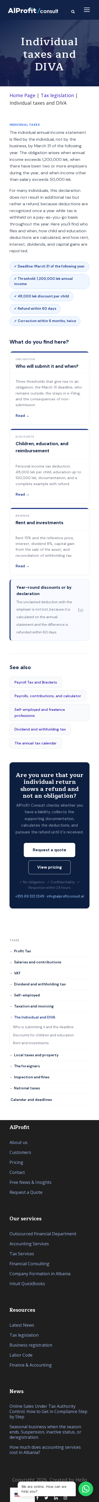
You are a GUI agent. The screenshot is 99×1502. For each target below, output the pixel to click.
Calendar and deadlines (31, 1099)
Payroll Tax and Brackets (36, 682)
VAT (17, 973)
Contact (17, 1172)
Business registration (31, 1345)
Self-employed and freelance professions (40, 712)
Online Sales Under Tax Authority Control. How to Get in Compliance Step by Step (48, 1411)
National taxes (27, 1088)
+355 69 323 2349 (29, 896)
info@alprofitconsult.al (65, 896)
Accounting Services (29, 1244)
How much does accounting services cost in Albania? (45, 1449)
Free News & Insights (30, 1182)
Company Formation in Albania (40, 1274)
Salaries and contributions (37, 962)
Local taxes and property (36, 1055)
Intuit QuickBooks (27, 1283)
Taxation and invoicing (34, 1006)
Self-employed (27, 995)
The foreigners (27, 1066)
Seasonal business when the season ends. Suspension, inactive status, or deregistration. (45, 1432)
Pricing (16, 1162)
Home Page (22, 95)
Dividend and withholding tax (40, 729)
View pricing (49, 867)
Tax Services (22, 1254)
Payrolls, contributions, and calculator (48, 696)
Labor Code (21, 1355)
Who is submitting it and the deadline (43, 1027)
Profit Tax (22, 951)
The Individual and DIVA (34, 1017)
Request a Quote (26, 1192)
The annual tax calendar (35, 743)
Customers (20, 1152)
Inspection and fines (31, 1077)
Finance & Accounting (31, 1365)
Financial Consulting (29, 1264)
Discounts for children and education (43, 1035)
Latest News (22, 1325)
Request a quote (49, 850)
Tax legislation (57, 95)
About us (18, 1142)
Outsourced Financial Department (43, 1234)
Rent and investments (31, 1043)
